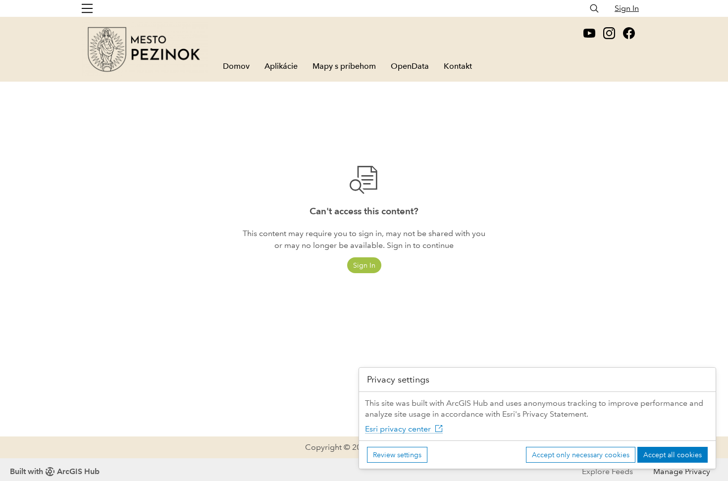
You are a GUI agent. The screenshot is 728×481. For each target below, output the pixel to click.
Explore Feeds (607, 471)
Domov (236, 66)
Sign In (627, 8)
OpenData (410, 66)
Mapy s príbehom (344, 66)
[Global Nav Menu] (87, 8)
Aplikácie (281, 66)
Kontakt (458, 66)
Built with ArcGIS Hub (55, 471)
